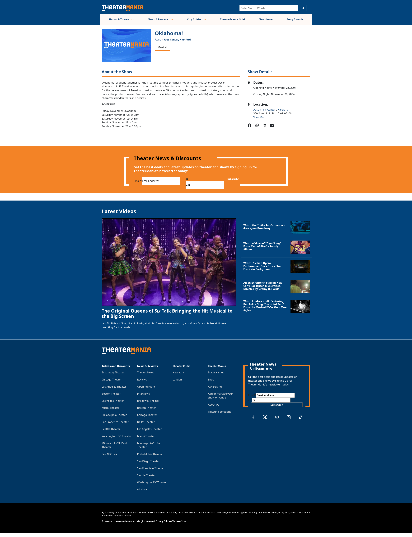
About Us (213, 404)
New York (178, 372)
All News (142, 489)
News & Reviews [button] (158, 19)
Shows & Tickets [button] (119, 19)
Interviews (143, 393)
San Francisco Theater (115, 422)
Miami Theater (110, 408)
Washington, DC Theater (116, 436)
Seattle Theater (111, 429)
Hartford (185, 39)
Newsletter (266, 19)
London (177, 379)
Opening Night (146, 386)
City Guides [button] (194, 19)
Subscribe (233, 179)
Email (138, 181)
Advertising (215, 386)
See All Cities (109, 454)
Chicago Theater (112, 379)
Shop (211, 379)
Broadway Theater (113, 372)
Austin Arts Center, (167, 39)
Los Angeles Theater (114, 386)
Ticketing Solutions (219, 411)
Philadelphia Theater (114, 415)
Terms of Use (179, 521)
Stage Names (216, 372)
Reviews (142, 379)
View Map (259, 117)
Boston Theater (111, 393)
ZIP (187, 178)
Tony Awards (295, 19)
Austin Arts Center (264, 109)
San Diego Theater (148, 461)
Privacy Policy (163, 521)
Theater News (145, 372)
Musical (162, 47)
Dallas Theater (146, 422)
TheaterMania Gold (232, 19)
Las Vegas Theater (113, 401)
